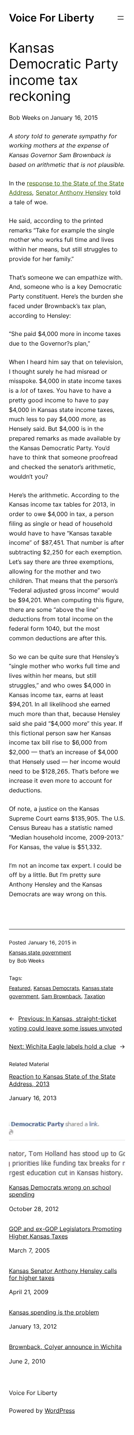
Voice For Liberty (51, 17)
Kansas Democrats (56, 988)
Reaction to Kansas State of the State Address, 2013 (62, 1080)
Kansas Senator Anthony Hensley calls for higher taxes (63, 1274)
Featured (20, 988)
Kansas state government (40, 952)
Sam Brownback (61, 996)
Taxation (94, 996)
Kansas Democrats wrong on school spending (60, 1191)
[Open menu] (120, 17)
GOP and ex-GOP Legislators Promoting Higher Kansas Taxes (65, 1232)
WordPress (60, 1410)
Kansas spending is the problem (54, 1312)
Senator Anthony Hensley (72, 192)
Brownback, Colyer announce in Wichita (65, 1346)
